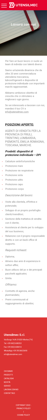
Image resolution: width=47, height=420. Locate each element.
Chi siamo (8, 371)
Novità (7, 382)
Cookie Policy (23, 415)
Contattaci (9, 393)
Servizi (7, 386)
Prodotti (8, 375)
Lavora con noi (11, 389)
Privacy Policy (24, 408)
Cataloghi (9, 378)
